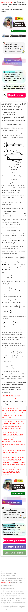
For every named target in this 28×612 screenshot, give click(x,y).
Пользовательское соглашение (7, 585)
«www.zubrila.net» (6, 582)
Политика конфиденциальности (7, 587)
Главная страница (6, 2)
